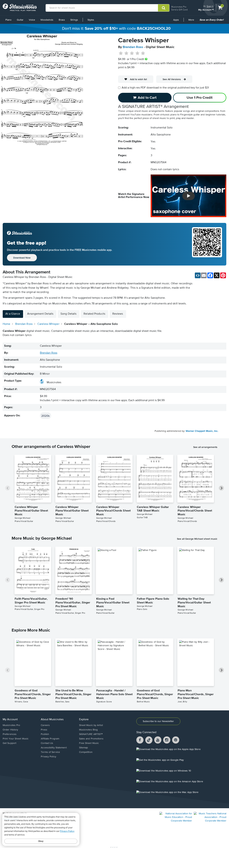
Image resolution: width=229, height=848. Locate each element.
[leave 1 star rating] (121, 53)
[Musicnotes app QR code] (207, 244)
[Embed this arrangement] (198, 275)
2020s (45, 415)
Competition (85, 752)
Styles (90, 20)
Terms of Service (50, 752)
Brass (62, 20)
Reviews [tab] (117, 313)
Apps (176, 20)
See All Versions (172, 79)
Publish (45, 734)
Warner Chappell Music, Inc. (202, 431)
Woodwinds (46, 20)
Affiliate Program (50, 738)
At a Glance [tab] (12, 313)
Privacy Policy (48, 756)
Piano (8, 20)
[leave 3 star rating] (132, 53)
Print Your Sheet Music (15, 738)
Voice (32, 20)
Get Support (9, 743)
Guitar (20, 20)
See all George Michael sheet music (197, 538)
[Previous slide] (7, 488)
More (192, 21)
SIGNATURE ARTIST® (91, 734)
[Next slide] (221, 488)
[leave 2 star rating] (126, 53)
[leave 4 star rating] (137, 53)
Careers (45, 725)
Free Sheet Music (89, 743)
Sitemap (83, 747)
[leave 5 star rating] (143, 53)
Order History (10, 729)
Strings (74, 20)
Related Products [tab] (94, 313)
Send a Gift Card (179, 9)
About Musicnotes (52, 719)
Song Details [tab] (68, 313)
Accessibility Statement (54, 747)
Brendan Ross (133, 47)
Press (44, 729)
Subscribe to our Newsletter (158, 721)
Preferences (9, 734)
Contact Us (47, 743)
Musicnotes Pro (178, 7)
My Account (205, 9)
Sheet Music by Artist (91, 725)
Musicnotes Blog (88, 729)
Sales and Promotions (91, 738)
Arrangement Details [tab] (40, 313)
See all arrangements (205, 447)
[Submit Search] (163, 7)
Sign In (210, 6)
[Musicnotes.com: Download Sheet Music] (20, 7)
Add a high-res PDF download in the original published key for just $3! (165, 87)
